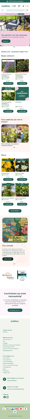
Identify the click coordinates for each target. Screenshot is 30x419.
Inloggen (5, 343)
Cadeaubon (18, 102)
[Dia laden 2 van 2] (16, 47)
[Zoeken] (27, 10)
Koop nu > (6, 41)
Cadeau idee (6, 372)
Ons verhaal (6, 358)
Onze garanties (7, 360)
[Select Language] (19, 6)
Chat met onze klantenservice (15, 389)
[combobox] (17, 10)
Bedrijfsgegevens (7, 350)
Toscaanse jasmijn (6, 102)
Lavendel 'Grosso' (6, 74)
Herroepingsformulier (8, 347)
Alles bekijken (15, 211)
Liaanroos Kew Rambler (8, 198)
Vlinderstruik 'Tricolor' (21, 74)
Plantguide (6, 371)
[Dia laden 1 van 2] (14, 47)
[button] (1, 10)
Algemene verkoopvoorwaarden (11, 345)
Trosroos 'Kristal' (19, 173)
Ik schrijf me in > (15, 310)
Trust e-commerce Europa (10, 365)
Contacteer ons (7, 339)
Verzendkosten (7, 367)
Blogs (4, 369)
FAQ (4, 341)
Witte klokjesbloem (20, 198)
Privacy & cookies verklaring (10, 348)
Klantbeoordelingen (8, 363)
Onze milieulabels (8, 361)
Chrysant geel (5, 173)
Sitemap (5, 332)
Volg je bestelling (12, 380)
